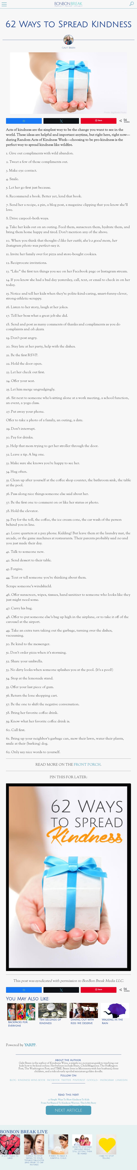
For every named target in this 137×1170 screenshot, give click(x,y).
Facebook (53, 1080)
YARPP (30, 1045)
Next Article (68, 1110)
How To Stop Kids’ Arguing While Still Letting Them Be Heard (82, 1150)
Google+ (92, 1080)
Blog (13, 1080)
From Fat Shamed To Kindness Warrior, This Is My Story (68, 1103)
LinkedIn (121, 1080)
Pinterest (79, 1080)
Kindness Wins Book (31, 1080)
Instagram (107, 1080)
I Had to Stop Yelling (106, 1157)
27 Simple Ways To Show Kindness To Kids (68, 1099)
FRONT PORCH (87, 764)
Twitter (66, 1080)
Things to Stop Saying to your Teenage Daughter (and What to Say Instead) (34, 1160)
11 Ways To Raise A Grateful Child (58, 1157)
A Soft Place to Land (10, 1157)
